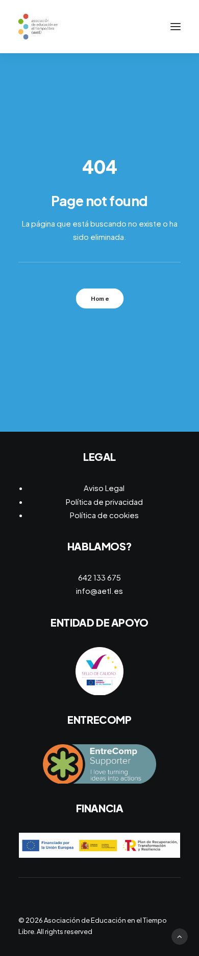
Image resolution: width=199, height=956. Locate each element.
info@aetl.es (99, 590)
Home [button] (99, 298)
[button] (175, 26)
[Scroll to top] (179, 935)
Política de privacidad (104, 501)
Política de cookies (104, 515)
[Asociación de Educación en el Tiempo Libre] (38, 26)
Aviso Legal (104, 488)
